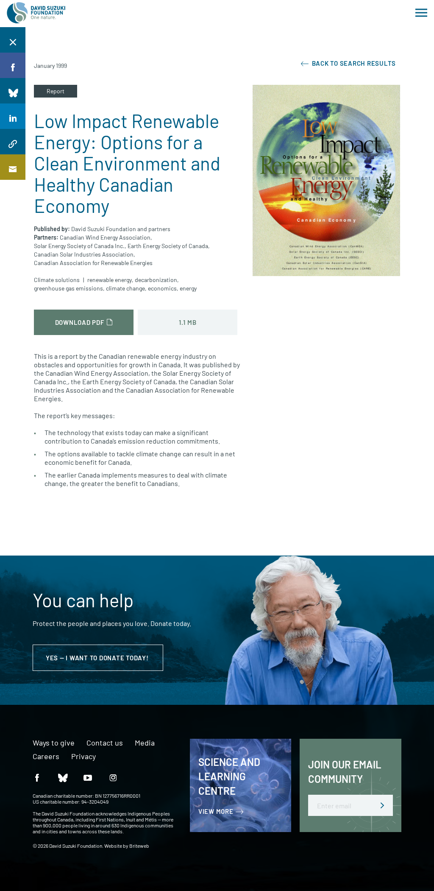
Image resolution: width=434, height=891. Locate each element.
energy (188, 288)
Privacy (83, 756)
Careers (46, 756)
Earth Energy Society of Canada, (169, 245)
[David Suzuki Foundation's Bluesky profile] (62, 777)
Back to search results (353, 63)
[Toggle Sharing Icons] (12, 40)
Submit (382, 805)
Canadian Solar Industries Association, (84, 254)
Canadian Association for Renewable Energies (93, 262)
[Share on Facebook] (12, 65)
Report (55, 91)
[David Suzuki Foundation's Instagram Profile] (113, 777)
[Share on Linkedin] (12, 116)
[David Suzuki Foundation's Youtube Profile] (87, 777)
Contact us (104, 743)
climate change (125, 288)
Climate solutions (57, 279)
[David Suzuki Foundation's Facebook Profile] (37, 777)
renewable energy (109, 279)
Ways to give (54, 743)
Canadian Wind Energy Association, (106, 237)
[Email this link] (12, 167)
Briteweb (139, 846)
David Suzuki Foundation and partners (120, 228)
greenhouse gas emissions (68, 288)
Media (145, 743)
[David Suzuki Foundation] (36, 12)
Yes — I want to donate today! (98, 658)
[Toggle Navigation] (421, 12)
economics (162, 288)
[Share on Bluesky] (12, 90)
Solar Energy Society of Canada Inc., (80, 245)
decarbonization (156, 279)
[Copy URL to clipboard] (12, 141)
